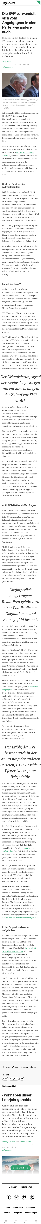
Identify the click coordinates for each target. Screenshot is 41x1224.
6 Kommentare (7, 67)
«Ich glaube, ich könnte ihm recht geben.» (20, 917)
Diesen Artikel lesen (20, 1168)
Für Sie (36, 1223)
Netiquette (18, 1212)
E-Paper (13, 1186)
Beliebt (16, 1223)
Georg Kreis (6, 61)
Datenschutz (18, 1207)
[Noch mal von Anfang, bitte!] (38, 4)
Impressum (30, 1207)
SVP (22, 1079)
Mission (7, 1212)
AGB (8, 1207)
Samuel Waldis (25, 1142)
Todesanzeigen (31, 1212)
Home (6, 1223)
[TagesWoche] (9, 4)
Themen (26, 1223)
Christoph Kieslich (9, 1142)
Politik (5, 1079)
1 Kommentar (7, 1150)
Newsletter (26, 1186)
